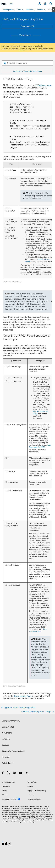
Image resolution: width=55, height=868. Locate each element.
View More (24, 35)
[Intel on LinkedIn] (15, 773)
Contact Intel (8, 727)
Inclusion (6, 757)
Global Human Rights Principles (30, 818)
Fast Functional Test (38, 630)
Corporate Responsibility (13, 751)
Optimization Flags (22, 696)
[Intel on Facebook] (3, 773)
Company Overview (11, 721)
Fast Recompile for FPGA (40, 412)
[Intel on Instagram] (27, 773)
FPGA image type (43, 85)
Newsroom (7, 733)
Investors (6, 739)
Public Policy (8, 763)
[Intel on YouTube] (21, 773)
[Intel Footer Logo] (7, 843)
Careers (5, 745)
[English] (45, 3)
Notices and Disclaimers (20, 814)
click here (23, 48)
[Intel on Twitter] (9, 773)
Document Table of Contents (26, 71)
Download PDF (27, 26)
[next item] (53, 9)
